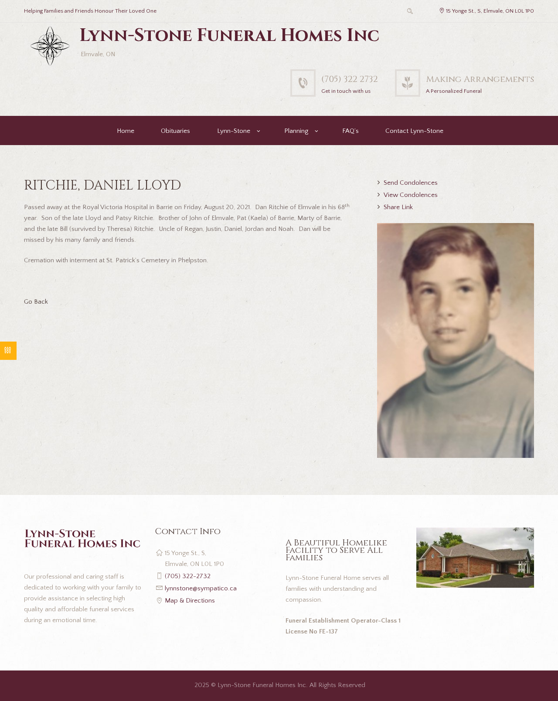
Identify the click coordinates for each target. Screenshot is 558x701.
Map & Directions (190, 600)
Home (125, 131)
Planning (296, 131)
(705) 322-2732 (188, 576)
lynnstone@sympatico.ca (201, 588)
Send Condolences (411, 182)
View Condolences (411, 195)
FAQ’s (350, 131)
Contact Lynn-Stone (414, 131)
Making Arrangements (480, 79)
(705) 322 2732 (349, 79)
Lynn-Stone (233, 131)
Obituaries (175, 131)
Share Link (398, 207)
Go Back (36, 301)
